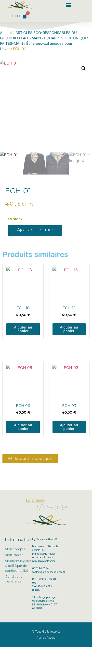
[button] (68, 5)
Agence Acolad (46, 637)
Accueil (6, 33)
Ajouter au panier (35, 230)
